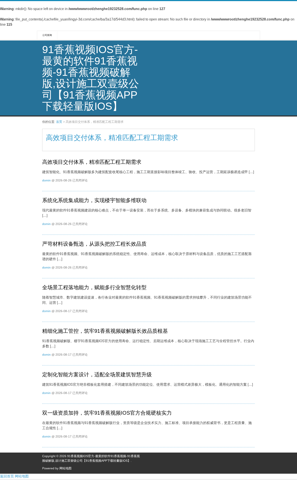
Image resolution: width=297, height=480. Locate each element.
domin (46, 180)
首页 (59, 121)
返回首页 (7, 476)
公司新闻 (47, 35)
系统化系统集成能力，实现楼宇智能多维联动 (94, 200)
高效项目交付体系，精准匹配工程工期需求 (91, 162)
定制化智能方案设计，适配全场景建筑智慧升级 (97, 374)
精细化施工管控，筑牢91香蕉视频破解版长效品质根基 (105, 331)
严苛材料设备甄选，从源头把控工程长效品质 (94, 244)
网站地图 (65, 468)
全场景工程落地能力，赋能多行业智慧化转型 (94, 287)
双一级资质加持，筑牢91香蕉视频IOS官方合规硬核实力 (107, 413)
